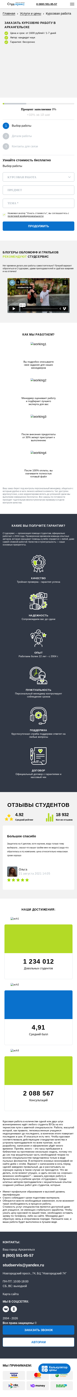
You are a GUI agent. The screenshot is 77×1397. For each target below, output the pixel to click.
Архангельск (26, 1249)
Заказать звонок (38, 1330)
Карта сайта (11, 1294)
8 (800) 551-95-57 (18, 1255)
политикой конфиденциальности (26, 216)
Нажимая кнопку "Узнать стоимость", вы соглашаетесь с (38, 214)
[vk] (6, 1309)
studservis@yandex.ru (23, 1265)
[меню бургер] (72, 4)
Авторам (38, 1342)
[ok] (14, 1309)
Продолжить (38, 226)
